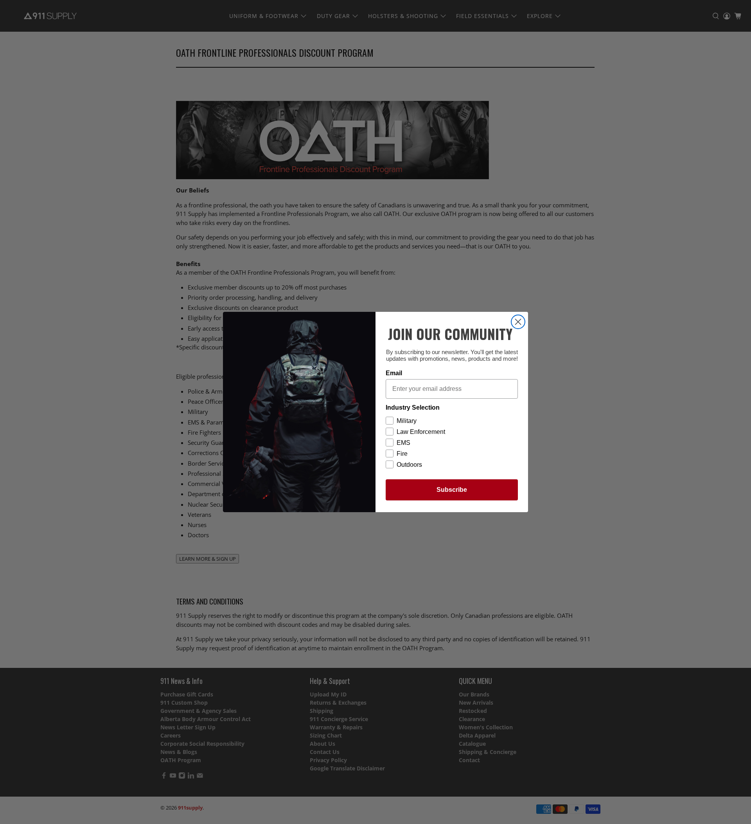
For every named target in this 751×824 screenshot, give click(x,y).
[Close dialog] (518, 322)
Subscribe (452, 489)
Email (394, 373)
